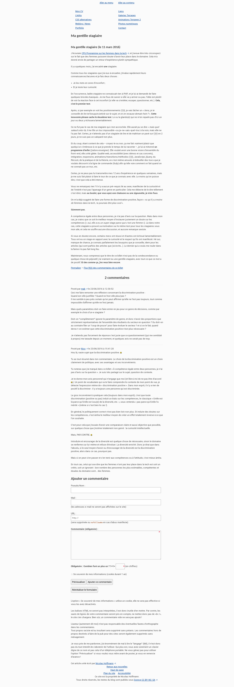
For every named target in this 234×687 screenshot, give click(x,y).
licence (144, 680)
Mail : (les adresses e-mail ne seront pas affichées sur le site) (98, 502)
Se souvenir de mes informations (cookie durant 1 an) (100, 574)
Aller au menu (106, 2)
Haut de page (117, 670)
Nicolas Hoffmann (105, 663)
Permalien (76, 268)
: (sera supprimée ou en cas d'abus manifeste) (99, 518)
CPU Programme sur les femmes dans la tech (104, 53)
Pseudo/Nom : (78, 485)
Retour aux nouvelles (117, 666)
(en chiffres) (104, 566)
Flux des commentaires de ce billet (103, 268)
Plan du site (109, 673)
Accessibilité (124, 673)
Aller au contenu (126, 2)
